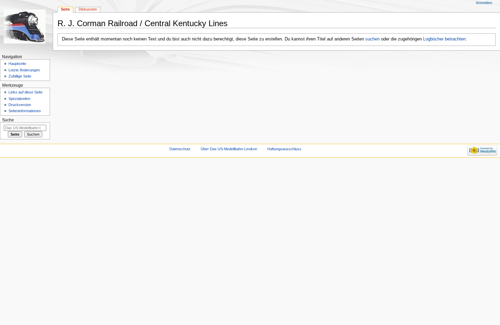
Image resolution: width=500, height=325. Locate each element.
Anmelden (484, 3)
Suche (8, 120)
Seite (65, 9)
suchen (372, 39)
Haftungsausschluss (284, 149)
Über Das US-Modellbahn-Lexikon (229, 149)
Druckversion (20, 105)
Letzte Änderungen (24, 70)
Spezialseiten (19, 99)
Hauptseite (17, 64)
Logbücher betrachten (444, 39)
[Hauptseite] (26, 26)
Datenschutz (179, 149)
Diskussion (88, 9)
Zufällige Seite (20, 76)
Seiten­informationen (25, 111)
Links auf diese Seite (26, 92)
